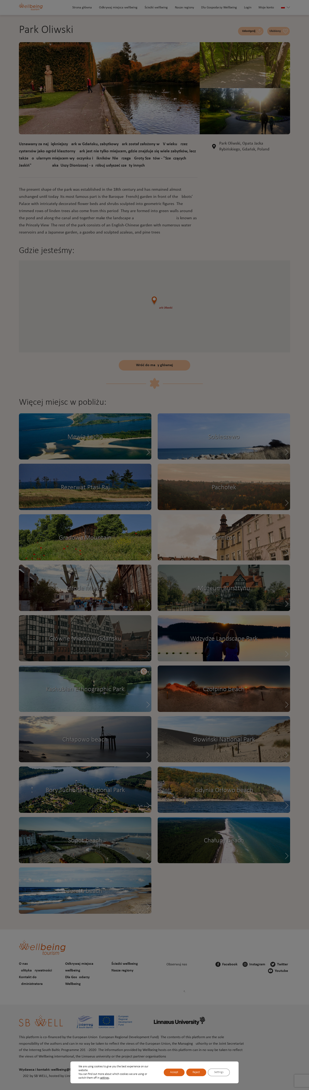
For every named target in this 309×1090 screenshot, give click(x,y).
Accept (174, 1072)
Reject (196, 1072)
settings (104, 1078)
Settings (218, 1072)
